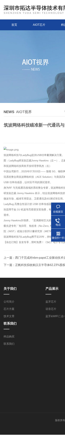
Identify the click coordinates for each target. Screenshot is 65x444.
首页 (14, 24)
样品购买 (9, 336)
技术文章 (9, 316)
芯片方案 (9, 308)
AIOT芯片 (39, 24)
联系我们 (9, 343)
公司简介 (9, 301)
